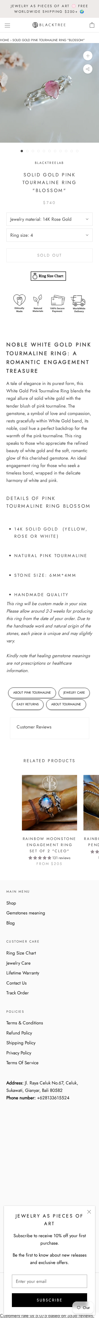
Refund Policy (19, 1033)
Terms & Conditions (24, 1023)
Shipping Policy (20, 1043)
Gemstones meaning (25, 913)
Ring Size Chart (21, 953)
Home (4, 40)
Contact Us (16, 983)
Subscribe (50, 1300)
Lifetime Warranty (22, 973)
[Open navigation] (7, 25)
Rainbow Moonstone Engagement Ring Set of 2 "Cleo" (50, 845)
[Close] (89, 1212)
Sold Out (49, 255)
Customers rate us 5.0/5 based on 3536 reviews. (47, 1315)
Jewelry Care (18, 963)
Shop (11, 903)
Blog (10, 923)
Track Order (17, 993)
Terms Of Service (22, 1062)
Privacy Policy (18, 1053)
